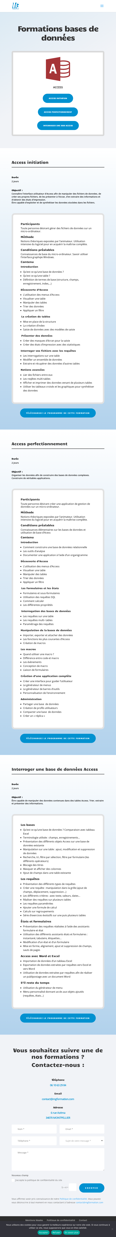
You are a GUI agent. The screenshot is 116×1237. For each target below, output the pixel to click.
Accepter (43, 1232)
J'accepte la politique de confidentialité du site (38, 1180)
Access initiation (58, 98)
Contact (83, 1220)
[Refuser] (112, 1229)
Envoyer (91, 1188)
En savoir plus (72, 1232)
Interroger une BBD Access (58, 125)
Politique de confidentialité (73, 1198)
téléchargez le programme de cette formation (58, 413)
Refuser (56, 1232)
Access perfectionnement (58, 112)
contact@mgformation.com (89, 1202)
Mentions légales (34, 1220)
